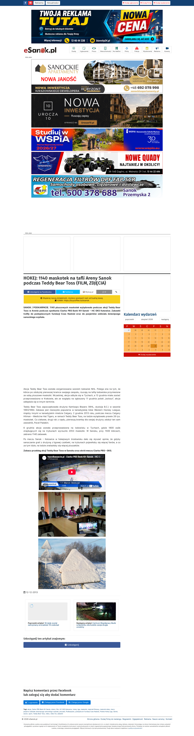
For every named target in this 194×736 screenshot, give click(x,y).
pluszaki (62, 711)
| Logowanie (32, 702)
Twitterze (68, 292)
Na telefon (116, 51)
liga (79, 709)
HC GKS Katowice (66, 709)
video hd (53, 714)
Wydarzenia (147, 51)
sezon (25, 714)
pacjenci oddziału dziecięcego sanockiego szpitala (40, 711)
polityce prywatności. (135, 728)
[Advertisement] (97, 214)
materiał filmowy (93, 709)
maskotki (84, 709)
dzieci (53, 709)
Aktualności (53, 3)
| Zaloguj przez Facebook (54, 702)
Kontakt (169, 719)
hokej (75, 709)
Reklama (39, 3)
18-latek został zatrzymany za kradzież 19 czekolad (43, 624)
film (57, 709)
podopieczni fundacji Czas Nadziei (87, 711)
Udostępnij (73, 644)
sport (30, 714)
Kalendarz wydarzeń (140, 314)
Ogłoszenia (84, 51)
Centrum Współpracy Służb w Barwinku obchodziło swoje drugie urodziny (96, 625)
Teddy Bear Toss (39, 714)
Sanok (115, 711)
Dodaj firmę (146, 3)
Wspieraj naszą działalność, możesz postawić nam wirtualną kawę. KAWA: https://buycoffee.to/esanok (72, 299)
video (48, 714)
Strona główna (93, 719)
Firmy (127, 51)
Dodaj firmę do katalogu (111, 719)
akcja (29, 709)
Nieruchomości (105, 51)
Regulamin (126, 719)
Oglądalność (137, 719)
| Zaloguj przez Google (79, 702)
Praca (94, 51)
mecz (113, 709)
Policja (136, 51)
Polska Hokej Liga (106, 711)
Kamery (167, 51)
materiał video (105, 709)
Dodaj (74, 51)
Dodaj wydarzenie (162, 3)
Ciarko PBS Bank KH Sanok (41, 709)
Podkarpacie (70, 711)
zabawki (60, 714)
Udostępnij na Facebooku (40, 292)
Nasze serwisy (158, 719)
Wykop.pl (89, 292)
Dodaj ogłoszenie (131, 3)
